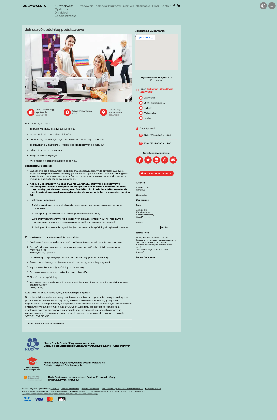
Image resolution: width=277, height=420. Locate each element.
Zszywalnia (34, 6)
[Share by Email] (173, 160)
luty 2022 (140, 190)
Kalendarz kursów (108, 6)
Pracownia (86, 6)
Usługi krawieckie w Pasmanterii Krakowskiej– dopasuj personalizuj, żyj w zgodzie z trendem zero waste (156, 240)
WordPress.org (143, 217)
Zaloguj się (141, 210)
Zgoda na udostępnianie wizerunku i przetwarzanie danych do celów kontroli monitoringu (60, 394)
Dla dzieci (61, 12)
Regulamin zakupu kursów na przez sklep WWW (122, 389)
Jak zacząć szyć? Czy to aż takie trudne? (152, 250)
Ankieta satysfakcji (59, 391)
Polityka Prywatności (90, 389)
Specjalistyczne (65, 16)
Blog (155, 6)
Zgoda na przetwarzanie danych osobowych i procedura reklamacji (116, 391)
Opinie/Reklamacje (136, 6)
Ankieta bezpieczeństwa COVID (35, 391)
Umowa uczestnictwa (70, 389)
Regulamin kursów (153, 389)
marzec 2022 (142, 187)
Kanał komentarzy (145, 215)
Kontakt (166, 6)
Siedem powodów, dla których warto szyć (154, 245)
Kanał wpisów (143, 212)
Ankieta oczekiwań (77, 391)
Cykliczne (61, 9)
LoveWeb (54, 389)
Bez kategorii (142, 200)
